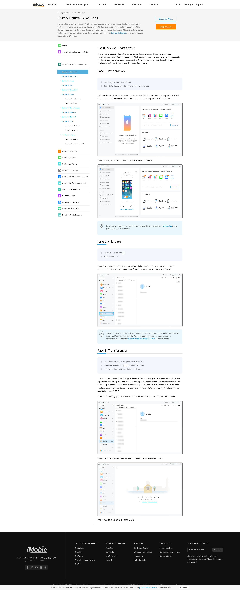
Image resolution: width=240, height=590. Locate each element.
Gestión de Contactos (69, 72)
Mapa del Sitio (159, 585)
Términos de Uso (144, 585)
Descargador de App (70, 202)
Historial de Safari (71, 130)
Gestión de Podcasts (69, 112)
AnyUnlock (79, 548)
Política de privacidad (120, 585)
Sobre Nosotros (166, 548)
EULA (133, 585)
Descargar (189, 4)
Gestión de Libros (68, 94)
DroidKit (78, 552)
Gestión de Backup (70, 170)
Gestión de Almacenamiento (75, 144)
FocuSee (109, 548)
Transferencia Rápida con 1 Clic (75, 52)
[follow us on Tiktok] (45, 567)
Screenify (110, 552)
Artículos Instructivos (143, 552)
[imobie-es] (44, 5)
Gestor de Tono (68, 196)
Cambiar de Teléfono (71, 189)
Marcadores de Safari (72, 126)
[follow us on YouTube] (36, 567)
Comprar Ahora (166, 27)
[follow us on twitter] (32, 567)
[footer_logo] (37, 555)
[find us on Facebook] (27, 567)
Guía (74, 13)
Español (180, 585)
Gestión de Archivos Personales (75, 64)
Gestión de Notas (68, 81)
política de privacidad (148, 587)
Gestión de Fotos (69, 157)
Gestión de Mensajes (69, 76)
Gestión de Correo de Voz (71, 108)
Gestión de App (67, 85)
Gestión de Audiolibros (73, 99)
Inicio (64, 45)
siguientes (167, 226)
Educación (138, 556)
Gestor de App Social (71, 208)
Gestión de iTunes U (69, 117)
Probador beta (140, 560)
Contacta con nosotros (170, 552)
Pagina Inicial (65, 13)
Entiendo (183, 588)
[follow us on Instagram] (41, 567)
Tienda (178, 4)
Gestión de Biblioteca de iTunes (75, 176)
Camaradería (165, 556)
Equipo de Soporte (119, 33)
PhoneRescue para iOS (85, 560)
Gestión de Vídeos (69, 164)
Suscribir (217, 550)
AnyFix (77, 564)
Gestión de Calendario (69, 90)
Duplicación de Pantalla (72, 215)
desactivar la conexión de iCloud (141, 339)
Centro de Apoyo (141, 548)
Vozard (109, 560)
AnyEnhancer (111, 556)
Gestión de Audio (69, 151)
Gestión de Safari (68, 121)
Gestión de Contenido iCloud (74, 183)
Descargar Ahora (166, 19)
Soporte (200, 4)
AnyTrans (81, 13)
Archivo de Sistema (68, 135)
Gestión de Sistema (71, 139)
